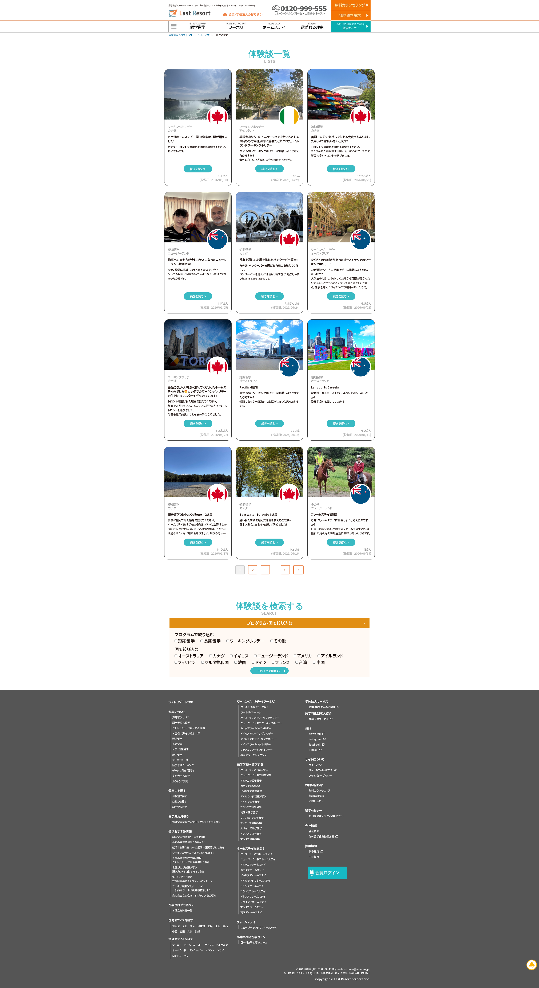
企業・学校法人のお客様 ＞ (246, 14)
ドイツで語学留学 (250, 801)
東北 (184, 926)
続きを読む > (198, 169)
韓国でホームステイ (251, 912)
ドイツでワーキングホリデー (255, 744)
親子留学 (177, 754)
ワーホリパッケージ (250, 712)
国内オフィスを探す (180, 920)
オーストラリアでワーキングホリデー (259, 717)
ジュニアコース (180, 760)
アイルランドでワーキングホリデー (259, 739)
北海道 (176, 926)
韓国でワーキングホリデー (254, 755)
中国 (174, 931)
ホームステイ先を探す (251, 848)
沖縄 (197, 931)
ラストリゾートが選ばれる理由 (188, 728)
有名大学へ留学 (181, 775)
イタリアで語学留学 (250, 833)
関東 (192, 926)
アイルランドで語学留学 (253, 796)
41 (285, 569)
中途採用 (314, 856)
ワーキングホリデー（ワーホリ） (256, 701)
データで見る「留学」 (183, 770)
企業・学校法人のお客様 (322, 707)
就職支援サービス (318, 719)
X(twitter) (315, 733)
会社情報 (314, 831)
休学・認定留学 (180, 749)
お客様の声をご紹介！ (184, 733)
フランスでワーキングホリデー (256, 749)
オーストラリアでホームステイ (256, 854)
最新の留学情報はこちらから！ (188, 842)
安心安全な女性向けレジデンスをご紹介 (194, 895)
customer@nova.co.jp (355, 969)
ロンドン (176, 955)
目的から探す (179, 801)
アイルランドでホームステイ (255, 880)
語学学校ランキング (183, 765)
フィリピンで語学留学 (252, 817)
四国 (182, 931)
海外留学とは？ (180, 717)
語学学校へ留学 (181, 722)
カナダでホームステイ (252, 870)
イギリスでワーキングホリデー (256, 733)
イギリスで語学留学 (251, 791)
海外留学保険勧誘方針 (321, 836)
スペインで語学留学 (251, 828)
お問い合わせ (316, 801)
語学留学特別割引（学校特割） (188, 837)
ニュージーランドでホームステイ (257, 859)
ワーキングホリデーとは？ (254, 707)
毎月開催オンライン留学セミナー (327, 816)
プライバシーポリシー (320, 775)
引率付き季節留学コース (253, 942)
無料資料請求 (316, 795)
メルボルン (222, 944)
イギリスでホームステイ (253, 875)
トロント (209, 950)
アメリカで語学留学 (251, 780)
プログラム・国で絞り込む (269, 623)
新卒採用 (314, 851)
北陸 (210, 926)
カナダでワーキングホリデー (255, 728)
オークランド (179, 950)
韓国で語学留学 (249, 812)
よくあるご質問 (180, 781)
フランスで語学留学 (250, 807)
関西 (225, 926)
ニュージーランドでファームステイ (258, 927)
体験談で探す (179, 796)
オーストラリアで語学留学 (254, 770)
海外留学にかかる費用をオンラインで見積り (196, 822)
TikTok (313, 749)
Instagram (315, 739)
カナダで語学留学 (250, 786)
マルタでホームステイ (252, 907)
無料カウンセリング (319, 790)
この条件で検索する (269, 671)
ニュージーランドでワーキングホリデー (261, 723)
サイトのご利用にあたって (323, 770)
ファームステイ (246, 922)
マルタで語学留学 (250, 839)
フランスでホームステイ (252, 891)
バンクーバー (195, 950)
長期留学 (177, 744)
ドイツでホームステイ (252, 885)
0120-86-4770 (326, 969)
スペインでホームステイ (253, 901)
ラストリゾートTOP (180, 702)
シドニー (176, 944)
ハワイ (220, 950)
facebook (314, 744)
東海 (217, 926)
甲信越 (201, 926)
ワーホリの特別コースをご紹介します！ (193, 852)
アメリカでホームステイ (253, 864)
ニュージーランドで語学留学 (255, 775)
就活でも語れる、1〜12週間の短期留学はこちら (198, 847)
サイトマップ (315, 764)
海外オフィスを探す (180, 939)
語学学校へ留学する (250, 764)
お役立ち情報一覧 (182, 910)
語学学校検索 (179, 806)
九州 (189, 931)
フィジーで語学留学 (251, 823)
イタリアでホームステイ (252, 896)
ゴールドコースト (193, 944)
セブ (186, 955)
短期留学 (177, 738)
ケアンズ (209, 944)
